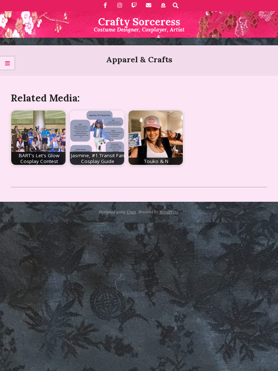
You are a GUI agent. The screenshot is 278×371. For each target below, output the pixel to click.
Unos (131, 211)
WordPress (168, 211)
